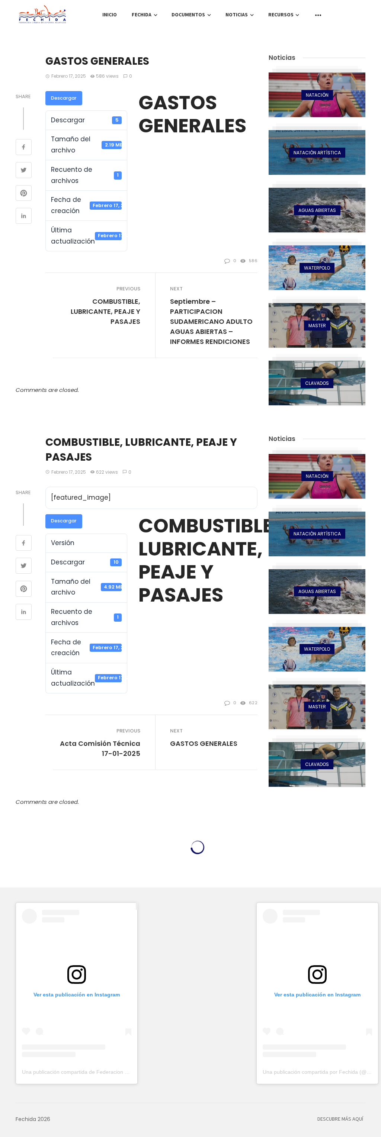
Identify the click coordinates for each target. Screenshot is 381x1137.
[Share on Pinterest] (24, 194)
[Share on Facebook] (24, 148)
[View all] (317, 95)
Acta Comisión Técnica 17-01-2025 (100, 748)
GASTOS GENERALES (203, 743)
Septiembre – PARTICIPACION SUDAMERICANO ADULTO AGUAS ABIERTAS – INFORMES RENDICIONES (211, 321)
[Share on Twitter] (24, 171)
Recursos (281, 15)
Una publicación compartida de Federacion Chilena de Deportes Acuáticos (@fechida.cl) (126, 1072)
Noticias (236, 15)
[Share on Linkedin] (24, 217)
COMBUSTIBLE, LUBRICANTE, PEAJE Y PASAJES (105, 311)
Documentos (188, 15)
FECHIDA (141, 15)
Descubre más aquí (340, 1119)
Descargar (64, 98)
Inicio (109, 15)
